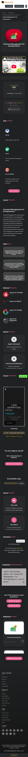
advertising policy (6, 720)
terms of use (5, 713)
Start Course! (14, 191)
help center (5, 700)
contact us (4, 684)
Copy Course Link (14, 109)
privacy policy (5, 715)
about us (4, 679)
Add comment (20, 541)
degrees (4, 694)
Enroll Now (9, 423)
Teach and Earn (6, 703)
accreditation (5, 696)
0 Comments (19, 103)
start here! (4, 677)
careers (4, 681)
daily (15, 87)
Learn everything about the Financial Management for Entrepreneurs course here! (14, 577)
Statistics (9, 6)
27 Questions (15, 105)
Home (4, 12)
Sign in (19, 548)
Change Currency (14, 431)
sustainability (5, 686)
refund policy (5, 717)
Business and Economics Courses (11, 15)
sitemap (4, 705)
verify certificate (6, 698)
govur (3, 722)
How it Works (20, 6)
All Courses (11, 12)
